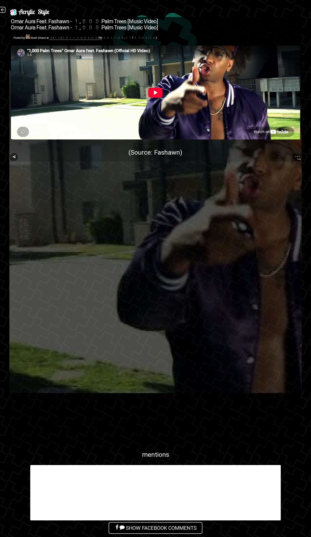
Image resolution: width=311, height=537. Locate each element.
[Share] (14, 157)
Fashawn (167, 152)
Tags (299, 159)
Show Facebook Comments (161, 528)
